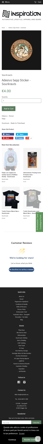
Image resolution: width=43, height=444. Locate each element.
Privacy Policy (21, 309)
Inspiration (21, 369)
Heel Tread (21, 345)
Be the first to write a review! (21, 269)
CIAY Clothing (21, 343)
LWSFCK (21, 361)
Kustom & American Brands (21, 363)
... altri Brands (22, 371)
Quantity (5, 97)
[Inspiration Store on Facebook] (18, 383)
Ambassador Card (21, 312)
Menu (7, 2)
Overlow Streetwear (21, 356)
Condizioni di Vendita (21, 304)
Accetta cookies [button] (30, 440)
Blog (21, 320)
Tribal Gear (21, 330)
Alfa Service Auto (22, 332)
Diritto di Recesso (21, 307)
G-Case (21, 348)
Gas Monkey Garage (21, 351)
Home (3, 28)
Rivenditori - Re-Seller (21, 317)
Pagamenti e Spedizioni (21, 301)
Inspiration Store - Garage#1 (21, 314)
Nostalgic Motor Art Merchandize (21, 353)
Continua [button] (12, 440)
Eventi (21, 299)
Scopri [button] (21, 434)
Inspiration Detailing (21, 366)
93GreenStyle (22, 335)
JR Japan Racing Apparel (21, 358)
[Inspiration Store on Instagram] (24, 383)
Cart (39, 2)
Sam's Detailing (21, 340)
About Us (21, 296)
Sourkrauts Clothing (21, 338)
